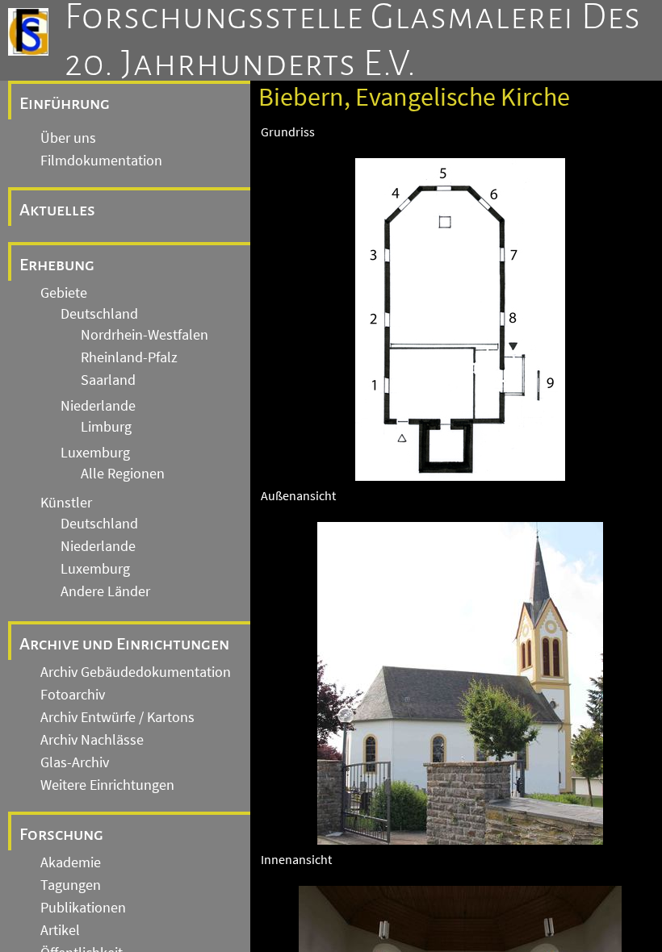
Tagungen (70, 885)
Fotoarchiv (72, 695)
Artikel (60, 930)
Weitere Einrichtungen (107, 785)
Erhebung (56, 264)
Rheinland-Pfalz (129, 357)
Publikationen (83, 908)
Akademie (70, 862)
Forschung (61, 834)
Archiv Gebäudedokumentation (135, 672)
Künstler (66, 502)
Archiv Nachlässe (92, 740)
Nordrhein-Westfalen (144, 335)
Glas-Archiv (74, 762)
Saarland (108, 380)
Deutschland (99, 314)
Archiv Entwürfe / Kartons (117, 717)
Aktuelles (57, 210)
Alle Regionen (123, 473)
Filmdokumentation (101, 160)
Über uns (68, 138)
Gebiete (63, 293)
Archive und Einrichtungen (124, 644)
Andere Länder (105, 591)
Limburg (106, 427)
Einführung (64, 103)
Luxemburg (95, 452)
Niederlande (98, 406)
